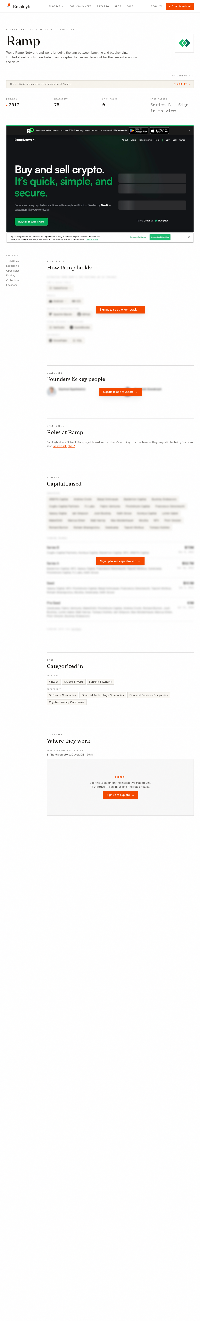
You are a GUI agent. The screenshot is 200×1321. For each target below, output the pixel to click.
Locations (12, 285)
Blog (117, 6)
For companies (81, 6)
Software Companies (62, 695)
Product (55, 6)
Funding (10, 275)
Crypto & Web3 (73, 681)
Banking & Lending (100, 681)
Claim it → (182, 84)
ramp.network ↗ (182, 75)
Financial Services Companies (148, 695)
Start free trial (181, 6)
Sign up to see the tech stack (120, 309)
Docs (130, 6)
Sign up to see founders (120, 391)
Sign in (157, 6)
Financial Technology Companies (103, 695)
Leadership (12, 266)
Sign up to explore (120, 794)
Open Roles (13, 270)
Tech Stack (12, 261)
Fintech (54, 681)
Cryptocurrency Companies (66, 702)
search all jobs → (64, 446)
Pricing (103, 6)
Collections (12, 280)
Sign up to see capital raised (120, 561)
